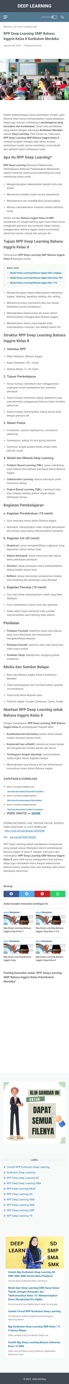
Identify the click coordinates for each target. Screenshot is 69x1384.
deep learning (34, 6)
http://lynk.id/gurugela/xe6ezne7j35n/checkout (24, 800)
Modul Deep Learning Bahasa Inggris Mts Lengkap (35, 273)
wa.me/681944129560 (23, 837)
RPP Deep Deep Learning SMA (24, 1183)
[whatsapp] (58, 894)
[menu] (7, 17)
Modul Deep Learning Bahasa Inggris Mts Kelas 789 (36, 278)
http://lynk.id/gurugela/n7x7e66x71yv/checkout (25, 809)
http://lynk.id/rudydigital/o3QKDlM (24, 830)
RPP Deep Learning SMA (21, 1199)
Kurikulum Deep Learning (21, 1172)
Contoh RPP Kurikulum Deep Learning (28, 1167)
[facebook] (11, 894)
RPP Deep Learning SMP (21, 1210)
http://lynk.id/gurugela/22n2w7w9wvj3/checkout (25, 791)
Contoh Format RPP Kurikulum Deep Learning (34, 1311)
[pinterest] (42, 894)
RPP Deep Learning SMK (21, 1204)
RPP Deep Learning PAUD (21, 1188)
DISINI (36, 813)
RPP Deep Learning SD (20, 1194)
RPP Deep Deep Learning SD (23, 1177)
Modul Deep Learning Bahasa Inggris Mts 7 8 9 (33, 282)
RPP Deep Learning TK (19, 1215)
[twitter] (27, 894)
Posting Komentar (33, 45)
